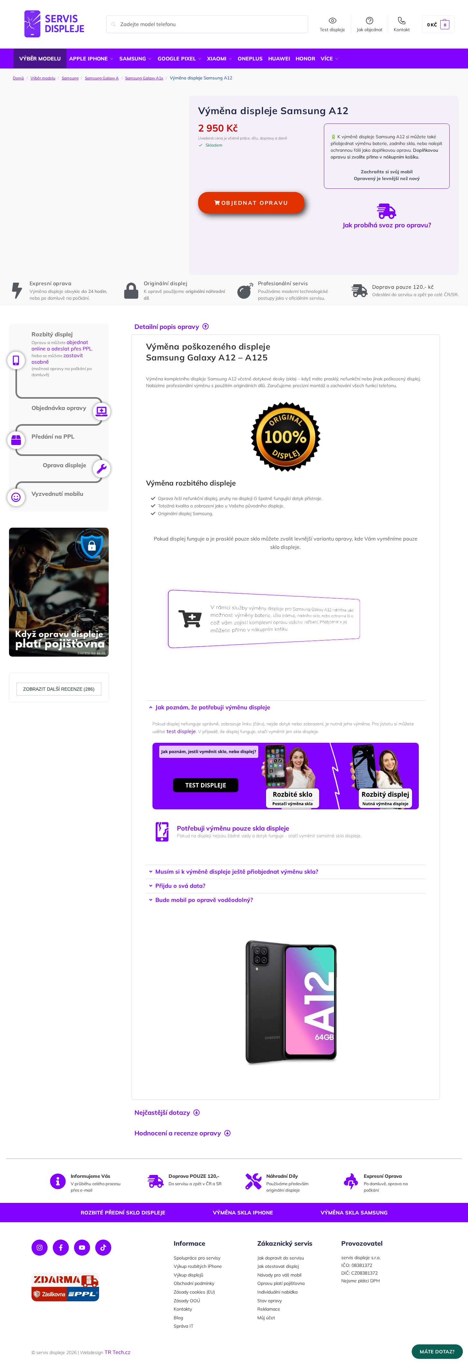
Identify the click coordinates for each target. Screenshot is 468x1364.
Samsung (70, 78)
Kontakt (402, 29)
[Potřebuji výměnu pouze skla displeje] (162, 831)
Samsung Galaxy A (102, 78)
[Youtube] (82, 1248)
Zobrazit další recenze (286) (59, 689)
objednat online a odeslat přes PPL (62, 345)
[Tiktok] (103, 1248)
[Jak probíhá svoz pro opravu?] (386, 211)
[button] (438, 24)
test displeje (181, 731)
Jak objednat (369, 29)
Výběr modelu (43, 78)
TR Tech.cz (117, 1352)
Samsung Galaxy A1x (144, 78)
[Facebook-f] (61, 1248)
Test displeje (332, 29)
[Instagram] (40, 1248)
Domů (18, 78)
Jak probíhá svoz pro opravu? (387, 225)
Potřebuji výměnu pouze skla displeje (233, 828)
